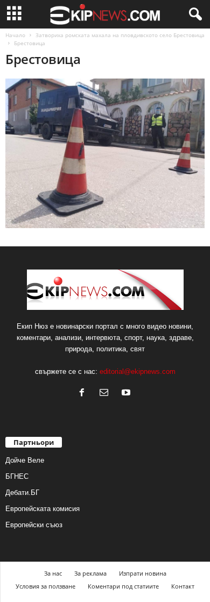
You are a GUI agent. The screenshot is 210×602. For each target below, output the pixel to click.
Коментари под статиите (123, 586)
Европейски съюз (33, 525)
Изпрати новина (142, 573)
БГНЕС (17, 476)
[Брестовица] (105, 153)
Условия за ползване (45, 586)
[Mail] (106, 393)
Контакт (182, 586)
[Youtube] (127, 393)
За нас (53, 573)
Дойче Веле (24, 460)
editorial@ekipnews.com (138, 371)
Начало (15, 35)
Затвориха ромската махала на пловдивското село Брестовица (120, 35)
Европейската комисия (42, 509)
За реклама (90, 573)
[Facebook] (84, 393)
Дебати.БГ (22, 492)
